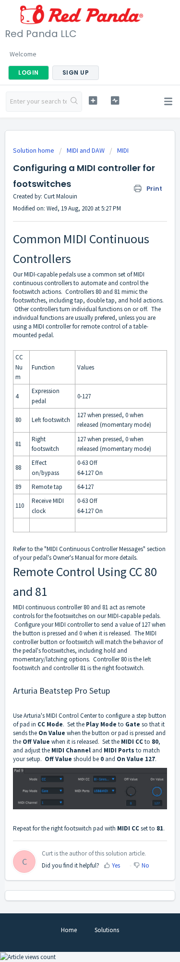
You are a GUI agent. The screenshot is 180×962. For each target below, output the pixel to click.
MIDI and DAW (86, 150)
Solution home (34, 150)
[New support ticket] (92, 100)
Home (69, 930)
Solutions (107, 930)
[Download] (72, 483)
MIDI (123, 150)
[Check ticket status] (115, 100)
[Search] (74, 101)
